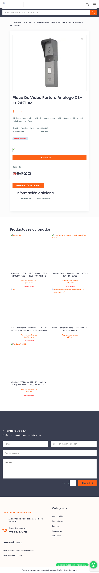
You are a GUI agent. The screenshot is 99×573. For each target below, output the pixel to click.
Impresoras (57, 531)
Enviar (86, 483)
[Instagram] (21, 173)
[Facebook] (25, 173)
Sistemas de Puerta (42, 22)
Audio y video (58, 516)
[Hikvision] (30, 149)
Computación (57, 521)
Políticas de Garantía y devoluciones (18, 550)
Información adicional (28, 185)
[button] (82, 39)
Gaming (55, 526)
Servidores (56, 536)
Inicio (12, 22)
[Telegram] (29, 173)
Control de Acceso (24, 22)
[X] (18, 173)
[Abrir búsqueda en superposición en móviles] (49, 12)
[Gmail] (14, 173)
